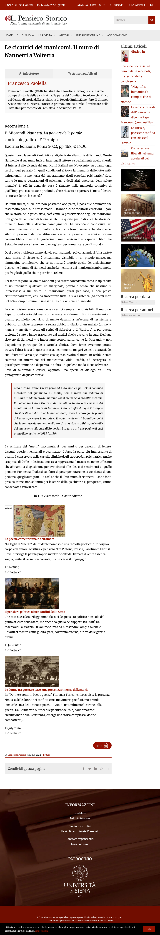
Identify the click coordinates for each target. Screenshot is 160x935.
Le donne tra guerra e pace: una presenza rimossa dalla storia (46, 689)
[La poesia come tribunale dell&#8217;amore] (39, 508)
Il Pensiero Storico (47, 917)
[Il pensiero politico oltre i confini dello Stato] (32, 580)
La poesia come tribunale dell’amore (29, 539)
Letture (46, 755)
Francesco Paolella (27, 83)
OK (149, 929)
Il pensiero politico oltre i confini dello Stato (35, 612)
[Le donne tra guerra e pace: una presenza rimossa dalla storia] (32, 658)
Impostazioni (42, 931)
